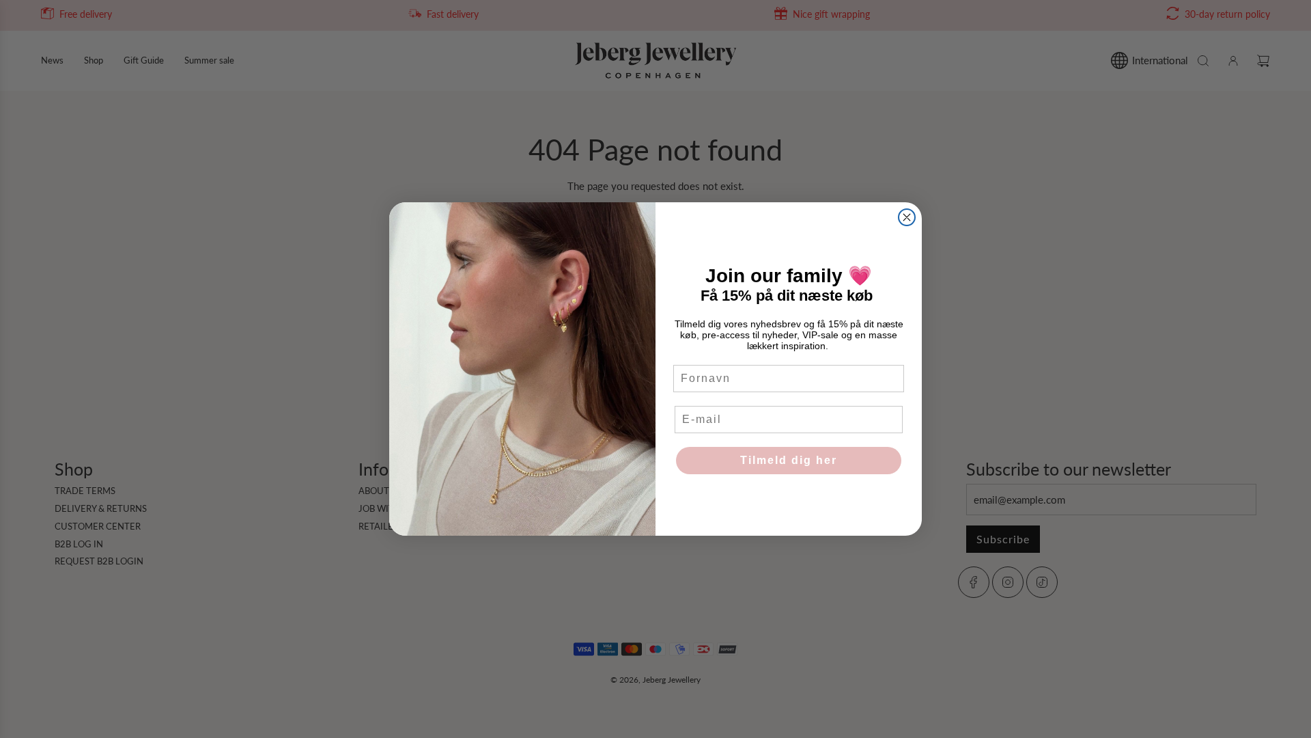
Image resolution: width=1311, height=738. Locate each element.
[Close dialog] (907, 217)
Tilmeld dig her (788, 460)
